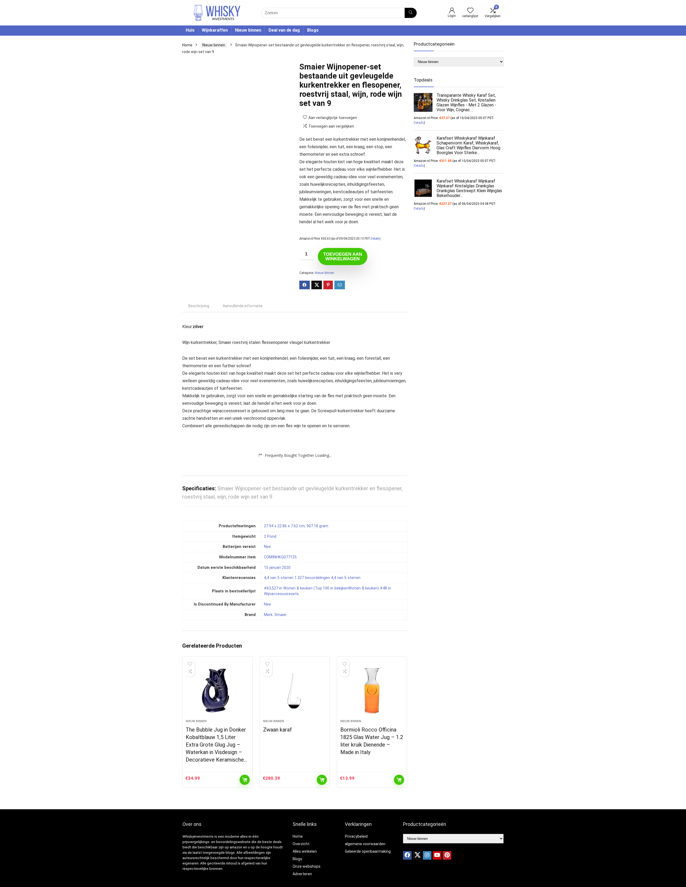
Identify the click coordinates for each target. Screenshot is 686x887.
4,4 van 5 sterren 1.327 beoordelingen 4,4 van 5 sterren (312, 578)
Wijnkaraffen (215, 30)
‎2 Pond (270, 536)
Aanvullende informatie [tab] (243, 306)
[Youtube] (437, 855)
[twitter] (417, 855)
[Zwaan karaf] (294, 690)
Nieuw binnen (248, 30)
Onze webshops (306, 866)
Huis (190, 30)
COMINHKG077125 (280, 557)
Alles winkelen (305, 851)
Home (187, 45)
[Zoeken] (411, 13)
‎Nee (267, 546)
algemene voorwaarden (365, 844)
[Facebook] (407, 855)
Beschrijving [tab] (198, 306)
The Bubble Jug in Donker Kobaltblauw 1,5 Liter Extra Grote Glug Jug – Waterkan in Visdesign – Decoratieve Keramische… (216, 744)
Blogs (313, 30)
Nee (267, 604)
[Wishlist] (470, 11)
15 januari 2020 (277, 567)
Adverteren (302, 874)
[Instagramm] (427, 855)
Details (375, 238)
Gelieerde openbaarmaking (368, 851)
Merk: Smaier (275, 615)
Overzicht (301, 844)
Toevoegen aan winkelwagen (342, 256)
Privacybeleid (356, 836)
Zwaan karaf (277, 729)
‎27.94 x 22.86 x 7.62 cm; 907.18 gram (296, 526)
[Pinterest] (447, 855)
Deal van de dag (284, 30)
